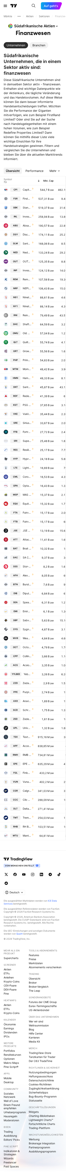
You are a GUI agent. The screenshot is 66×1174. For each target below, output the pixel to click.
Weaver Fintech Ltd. (27, 638)
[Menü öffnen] (5, 6)
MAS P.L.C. (27, 494)
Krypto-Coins (11, 981)
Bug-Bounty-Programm (43, 1096)
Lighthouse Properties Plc (27, 467)
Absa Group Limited (27, 225)
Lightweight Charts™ (41, 1119)
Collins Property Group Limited (27, 656)
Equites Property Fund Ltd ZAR (27, 503)
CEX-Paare (10, 985)
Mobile (8, 1078)
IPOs (6, 1036)
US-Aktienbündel (39, 1010)
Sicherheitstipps (38, 1092)
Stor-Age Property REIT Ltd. (27, 566)
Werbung (34, 1139)
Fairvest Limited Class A (27, 512)
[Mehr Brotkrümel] (19, 16)
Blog (31, 1029)
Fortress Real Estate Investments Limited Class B (27, 431)
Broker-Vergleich (38, 986)
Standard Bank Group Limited (27, 207)
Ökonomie (10, 1024)
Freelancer (10, 1162)
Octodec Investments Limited (27, 647)
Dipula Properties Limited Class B (27, 593)
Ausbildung (10, 1135)
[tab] (16, 45)
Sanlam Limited (27, 243)
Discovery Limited (27, 234)
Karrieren (34, 1037)
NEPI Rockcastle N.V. (27, 288)
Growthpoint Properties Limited (27, 351)
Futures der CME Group (43, 1002)
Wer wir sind (36, 1021)
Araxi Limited (27, 701)
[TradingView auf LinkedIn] (41, 874)
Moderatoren (11, 1120)
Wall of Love (11, 1100)
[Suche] (33, 6)
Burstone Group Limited (27, 584)
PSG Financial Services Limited (27, 404)
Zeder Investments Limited (27, 718)
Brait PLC (27, 548)
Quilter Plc (27, 342)
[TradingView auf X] (6, 874)
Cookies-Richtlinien (40, 1084)
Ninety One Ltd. (27, 306)
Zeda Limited (27, 683)
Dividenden (10, 1032)
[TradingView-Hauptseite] (18, 859)
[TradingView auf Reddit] (6, 883)
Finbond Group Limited (27, 772)
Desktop (9, 1082)
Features (34, 955)
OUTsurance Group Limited (27, 261)
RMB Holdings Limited (27, 754)
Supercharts (11, 958)
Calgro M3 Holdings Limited (27, 790)
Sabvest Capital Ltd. (27, 620)
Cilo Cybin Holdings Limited (27, 799)
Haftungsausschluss (41, 1076)
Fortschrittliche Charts (42, 1123)
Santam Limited (27, 387)
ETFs (7, 973)
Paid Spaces (11, 1166)
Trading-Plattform (39, 1128)
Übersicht (34, 978)
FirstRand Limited (27, 198)
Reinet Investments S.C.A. (27, 315)
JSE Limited (27, 530)
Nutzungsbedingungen (42, 1072)
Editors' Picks (12, 1139)
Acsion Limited (27, 665)
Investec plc (27, 270)
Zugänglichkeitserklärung (44, 1088)
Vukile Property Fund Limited (27, 413)
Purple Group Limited (27, 692)
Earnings (9, 1028)
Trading (8, 1131)
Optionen (9, 1058)
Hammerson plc (27, 378)
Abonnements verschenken (45, 967)
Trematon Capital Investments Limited (27, 817)
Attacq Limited (27, 539)
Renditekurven (12, 1054)
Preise (32, 959)
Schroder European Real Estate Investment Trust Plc (27, 710)
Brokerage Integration (42, 1143)
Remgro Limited (27, 279)
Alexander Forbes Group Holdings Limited (27, 575)
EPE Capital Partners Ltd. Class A (27, 763)
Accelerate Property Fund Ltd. (27, 745)
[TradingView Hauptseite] (13, 5)
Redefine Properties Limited (27, 395)
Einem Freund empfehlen (12, 1106)
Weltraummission (39, 1025)
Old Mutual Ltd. (27, 333)
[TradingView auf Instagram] (32, 874)
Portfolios (9, 1050)
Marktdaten (36, 963)
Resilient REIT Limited (27, 449)
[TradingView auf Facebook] (15, 874)
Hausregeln (10, 1116)
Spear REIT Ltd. (27, 602)
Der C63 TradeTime (40, 1060)
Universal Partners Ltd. (27, 727)
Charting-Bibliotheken (42, 1115)
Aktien (7, 969)
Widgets (34, 1111)
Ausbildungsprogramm (42, 1151)
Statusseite (35, 1100)
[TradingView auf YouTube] (23, 874)
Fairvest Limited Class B (27, 521)
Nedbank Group (27, 252)
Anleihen (9, 977)
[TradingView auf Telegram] (50, 874)
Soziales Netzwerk (9, 1095)
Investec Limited (27, 216)
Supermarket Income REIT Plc (27, 440)
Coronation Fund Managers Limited (27, 476)
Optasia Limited (27, 485)
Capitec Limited (27, 189)
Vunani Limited (27, 781)
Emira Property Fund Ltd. (27, 611)
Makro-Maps (11, 1062)
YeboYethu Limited (27, 674)
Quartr (19, 933)
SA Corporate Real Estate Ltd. (27, 557)
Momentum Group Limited (27, 369)
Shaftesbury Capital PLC (27, 324)
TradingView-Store (40, 1052)
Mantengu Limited (27, 835)
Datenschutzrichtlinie (41, 1080)
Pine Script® (11, 1066)
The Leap (34, 990)
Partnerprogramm (39, 1147)
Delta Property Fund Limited (27, 808)
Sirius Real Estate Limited (27, 422)
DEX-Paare (10, 989)
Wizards (8, 1158)
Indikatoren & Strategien (12, 1152)
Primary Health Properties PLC (27, 360)
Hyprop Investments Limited (27, 458)
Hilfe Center (36, 1033)
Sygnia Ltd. (27, 629)
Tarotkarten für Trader (42, 1056)
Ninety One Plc (27, 297)
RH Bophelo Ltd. (27, 826)
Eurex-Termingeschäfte (43, 1006)
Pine (6, 993)
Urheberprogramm (15, 1112)
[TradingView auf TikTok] (59, 874)
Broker (33, 982)
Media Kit (34, 1041)
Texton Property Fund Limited (27, 736)
